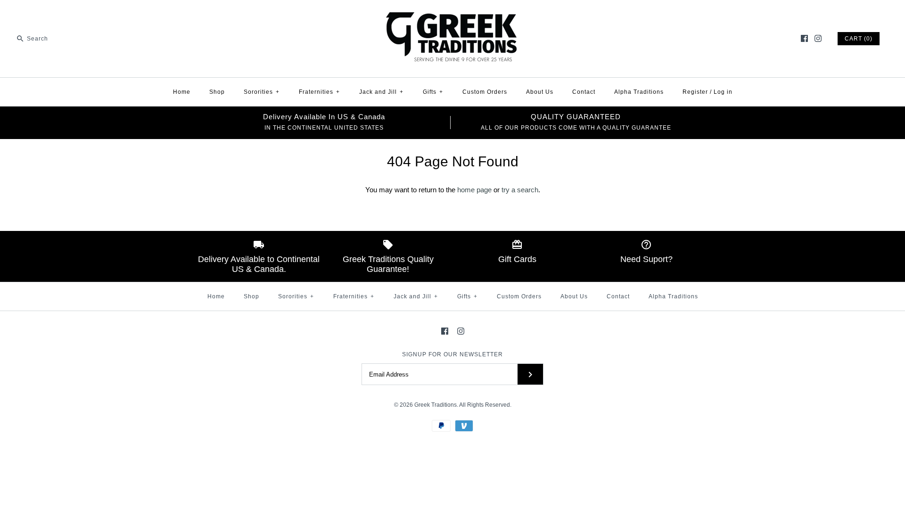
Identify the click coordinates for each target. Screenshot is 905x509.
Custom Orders (484, 92)
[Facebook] (804, 38)
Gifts (433, 92)
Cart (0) (858, 38)
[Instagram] (818, 38)
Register (695, 92)
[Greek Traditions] (452, 15)
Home (181, 92)
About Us (539, 92)
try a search (520, 190)
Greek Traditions (435, 405)
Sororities (262, 92)
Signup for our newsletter (452, 354)
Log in (723, 92)
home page (474, 190)
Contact (583, 92)
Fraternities (319, 92)
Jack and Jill (381, 92)
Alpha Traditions (639, 92)
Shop (217, 92)
